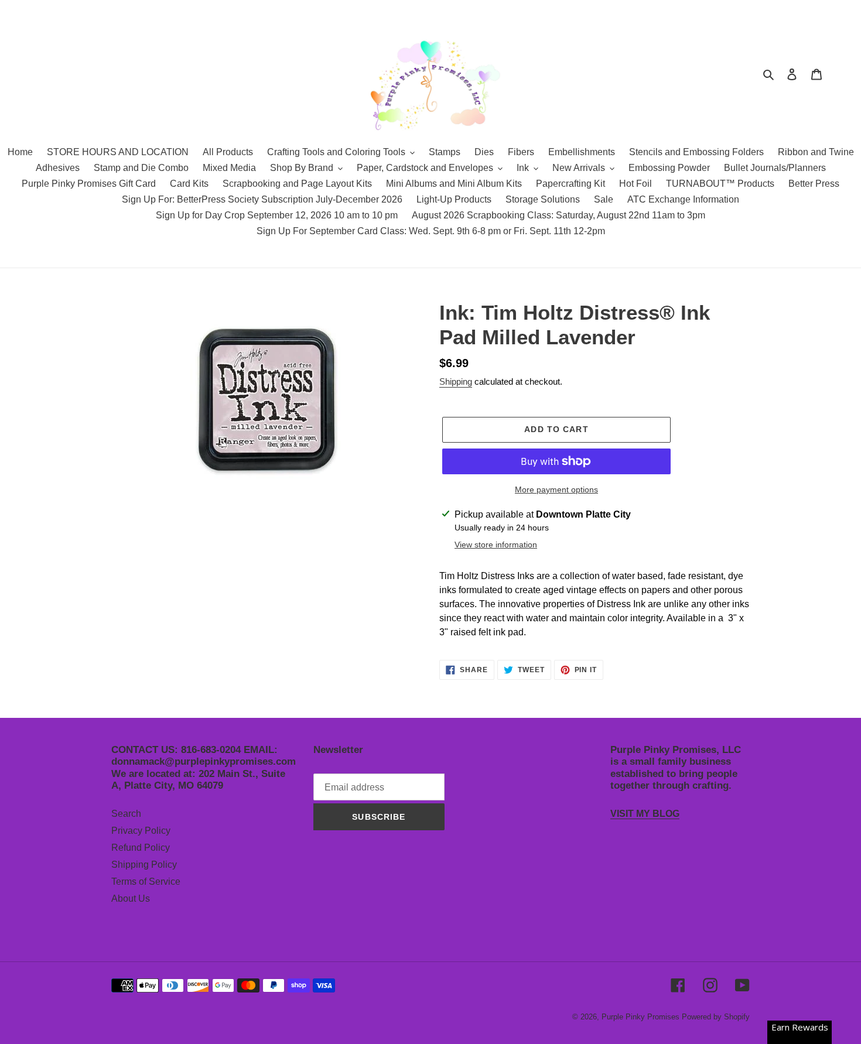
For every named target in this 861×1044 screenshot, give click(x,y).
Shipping (455, 381)
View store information (496, 544)
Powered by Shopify (716, 1016)
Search (126, 814)
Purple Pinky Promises (642, 1016)
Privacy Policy (140, 831)
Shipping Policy (144, 865)
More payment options (556, 489)
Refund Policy (140, 848)
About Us (130, 898)
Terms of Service (145, 881)
